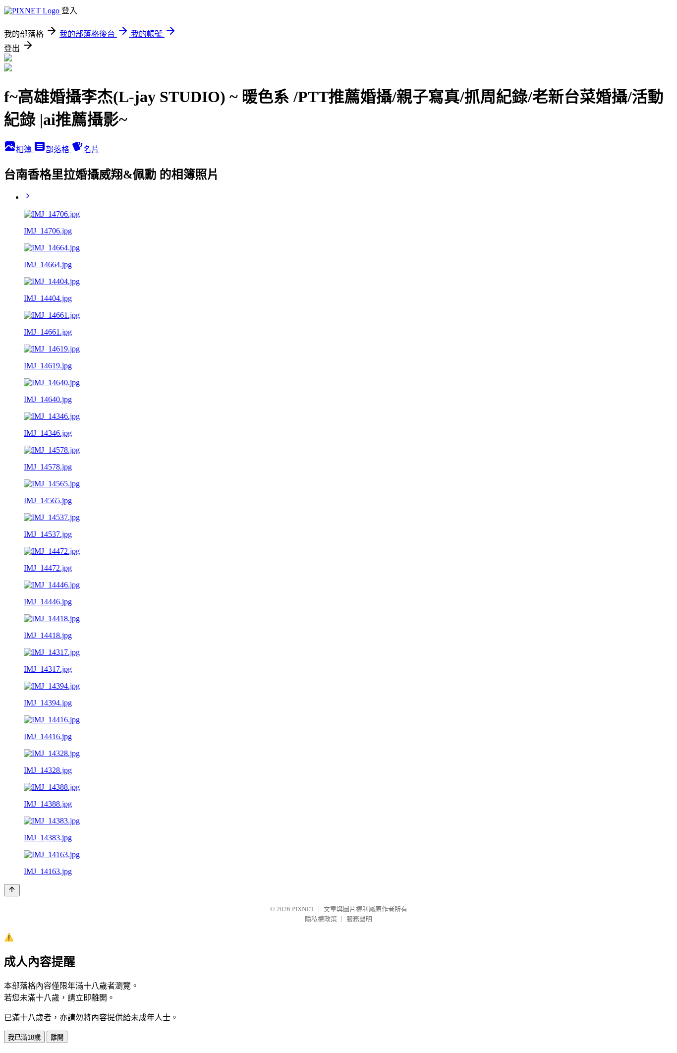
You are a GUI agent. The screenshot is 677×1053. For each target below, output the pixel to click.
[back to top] (12, 890)
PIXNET (303, 909)
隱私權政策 (321, 919)
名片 (91, 149)
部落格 (58, 149)
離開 (57, 1037)
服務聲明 (359, 919)
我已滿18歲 (24, 1037)
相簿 (25, 149)
